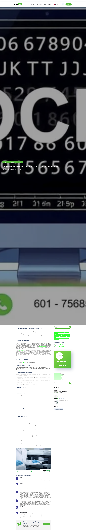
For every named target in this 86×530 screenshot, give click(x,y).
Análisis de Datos (57, 373)
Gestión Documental (18, 162)
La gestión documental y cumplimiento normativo (62, 334)
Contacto (49, 4)
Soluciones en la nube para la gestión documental (62, 335)
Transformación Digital (57, 379)
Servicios (32, 4)
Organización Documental (58, 378)
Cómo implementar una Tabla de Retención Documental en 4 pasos (63, 345)
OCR (24, 362)
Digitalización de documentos (8, 162)
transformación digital (22, 350)
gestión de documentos (42, 346)
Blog (45, 4)
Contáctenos (46, 524)
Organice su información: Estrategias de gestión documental (63, 391)
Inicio (28, 4)
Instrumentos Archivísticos (58, 377)
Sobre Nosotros (39, 4)
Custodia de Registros (62, 346)
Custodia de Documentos (58, 374)
